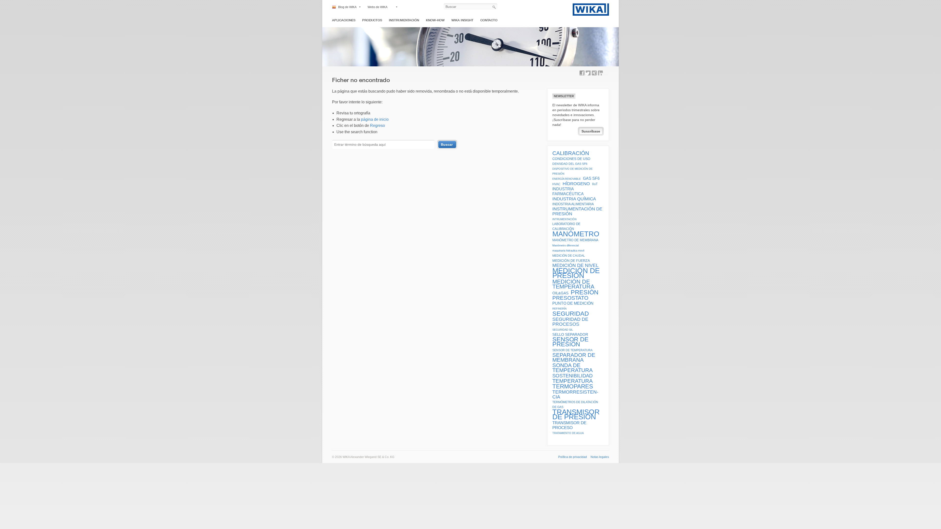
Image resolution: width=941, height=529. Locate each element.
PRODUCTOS (372, 20)
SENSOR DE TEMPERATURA (572, 350)
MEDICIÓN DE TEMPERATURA (573, 284)
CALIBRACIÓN (570, 153)
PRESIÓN (584, 292)
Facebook (582, 73)
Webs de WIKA (377, 7)
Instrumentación (404, 20)
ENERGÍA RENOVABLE (566, 178)
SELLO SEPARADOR (570, 335)
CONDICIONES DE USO (571, 159)
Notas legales (600, 457)
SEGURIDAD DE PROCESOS (570, 322)
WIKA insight (462, 20)
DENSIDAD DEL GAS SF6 (569, 163)
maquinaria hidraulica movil (568, 250)
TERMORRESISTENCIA (575, 394)
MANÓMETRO (575, 233)
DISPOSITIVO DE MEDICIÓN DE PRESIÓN (572, 171)
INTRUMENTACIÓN (564, 219)
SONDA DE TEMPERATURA (572, 368)
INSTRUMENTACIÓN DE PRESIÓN (577, 211)
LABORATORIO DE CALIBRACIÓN (566, 226)
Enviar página (606, 73)
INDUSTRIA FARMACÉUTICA (568, 191)
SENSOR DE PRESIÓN (570, 342)
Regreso (377, 125)
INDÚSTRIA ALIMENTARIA (573, 204)
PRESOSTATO (570, 298)
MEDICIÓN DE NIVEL (575, 265)
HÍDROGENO (576, 183)
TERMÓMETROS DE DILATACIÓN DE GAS (575, 404)
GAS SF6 (591, 178)
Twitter (588, 73)
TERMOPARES (572, 386)
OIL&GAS (560, 293)
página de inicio (375, 119)
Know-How (435, 20)
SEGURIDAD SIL (562, 329)
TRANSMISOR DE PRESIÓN (576, 414)
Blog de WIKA (347, 7)
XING (594, 73)
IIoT (595, 184)
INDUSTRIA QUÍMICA (574, 198)
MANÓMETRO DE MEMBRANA (575, 240)
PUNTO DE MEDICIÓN (573, 303)
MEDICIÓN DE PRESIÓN (576, 273)
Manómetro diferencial (565, 245)
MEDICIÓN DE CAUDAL (568, 255)
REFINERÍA (559, 308)
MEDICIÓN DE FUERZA (571, 261)
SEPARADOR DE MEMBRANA (573, 357)
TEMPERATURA (572, 381)
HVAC (556, 184)
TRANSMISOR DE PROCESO (569, 425)
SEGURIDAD (570, 313)
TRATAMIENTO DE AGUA (568, 433)
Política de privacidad (572, 457)
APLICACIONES (343, 20)
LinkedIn (600, 73)
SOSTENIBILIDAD (572, 375)
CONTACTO (488, 20)
